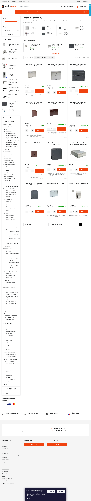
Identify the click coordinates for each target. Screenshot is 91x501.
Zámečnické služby (5, 1)
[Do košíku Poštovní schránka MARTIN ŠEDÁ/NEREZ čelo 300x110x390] (83, 169)
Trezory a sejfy (8, 323)
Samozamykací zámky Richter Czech (11, 304)
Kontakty (3, 462)
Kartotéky (6, 182)
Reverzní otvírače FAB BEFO (14, 238)
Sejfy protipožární (9, 342)
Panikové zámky (9, 299)
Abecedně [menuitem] (51, 57)
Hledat (57, 6)
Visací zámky (6, 213)
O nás (3, 464)
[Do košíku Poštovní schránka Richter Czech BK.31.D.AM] (83, 91)
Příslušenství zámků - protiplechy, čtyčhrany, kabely (12, 297)
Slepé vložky (8, 196)
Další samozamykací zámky (11, 294)
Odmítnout (51, 491)
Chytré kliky (6, 156)
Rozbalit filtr (10, 34)
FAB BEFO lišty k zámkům (14, 240)
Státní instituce (13, 1)
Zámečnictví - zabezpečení (11, 186)
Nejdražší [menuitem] (44, 57)
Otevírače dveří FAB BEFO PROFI (14, 232)
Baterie (5, 384)
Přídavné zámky (7, 246)
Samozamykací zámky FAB (11, 301)
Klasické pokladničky (10, 363)
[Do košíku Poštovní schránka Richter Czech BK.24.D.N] (39, 91)
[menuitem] (8, 12)
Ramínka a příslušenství (10, 275)
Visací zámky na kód (10, 217)
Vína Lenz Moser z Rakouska (9, 164)
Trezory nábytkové (9, 327)
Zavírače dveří (8, 273)
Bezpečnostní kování (8, 248)
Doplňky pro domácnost (9, 162)
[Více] (85, 12)
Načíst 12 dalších (57, 224)
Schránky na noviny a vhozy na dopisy (12, 138)
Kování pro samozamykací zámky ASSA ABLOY (12, 250)
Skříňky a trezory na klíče (9, 370)
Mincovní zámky (7, 313)
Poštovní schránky (9, 118)
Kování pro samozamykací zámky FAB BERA (12, 254)
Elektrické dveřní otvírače (9, 226)
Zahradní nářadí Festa (8, 160)
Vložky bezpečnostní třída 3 (11, 192)
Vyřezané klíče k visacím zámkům (12, 208)
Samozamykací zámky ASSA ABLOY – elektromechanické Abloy (13, 291)
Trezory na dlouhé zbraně (11, 354)
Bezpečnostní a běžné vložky (9, 188)
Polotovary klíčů (9, 201)
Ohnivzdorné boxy (9, 366)
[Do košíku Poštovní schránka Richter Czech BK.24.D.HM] (61, 129)
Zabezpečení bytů (22, 1)
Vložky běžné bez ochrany (11, 194)
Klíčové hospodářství (10, 377)
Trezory (5, 326)
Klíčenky (7, 210)
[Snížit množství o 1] (27, 91)
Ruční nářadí (6, 128)
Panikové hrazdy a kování (9, 319)
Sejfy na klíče (8, 373)
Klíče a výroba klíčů (8, 199)
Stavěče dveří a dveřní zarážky (10, 308)
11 (87, 224)
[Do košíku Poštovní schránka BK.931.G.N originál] (83, 211)
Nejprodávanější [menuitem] (29, 57)
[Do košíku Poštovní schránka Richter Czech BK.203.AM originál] (39, 211)
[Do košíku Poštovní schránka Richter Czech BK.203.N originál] (83, 130)
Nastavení (29, 499)
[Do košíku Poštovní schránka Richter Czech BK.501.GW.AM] (61, 169)
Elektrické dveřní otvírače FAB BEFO (11, 228)
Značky (6, 393)
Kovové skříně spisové (8, 176)
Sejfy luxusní (8, 349)
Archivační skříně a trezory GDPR (10, 359)
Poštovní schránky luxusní (11, 135)
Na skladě (11, 30)
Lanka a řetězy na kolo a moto (10, 310)
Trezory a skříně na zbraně (9, 352)
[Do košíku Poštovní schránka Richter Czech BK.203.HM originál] (39, 130)
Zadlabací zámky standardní (11, 289)
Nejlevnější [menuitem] (37, 57)
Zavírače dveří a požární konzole (10, 271)
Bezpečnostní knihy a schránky (12, 381)
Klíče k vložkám (9, 206)
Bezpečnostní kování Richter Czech (12, 257)
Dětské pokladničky (9, 365)
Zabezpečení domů (5, 453)
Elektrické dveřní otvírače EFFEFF (12, 243)
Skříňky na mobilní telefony (9, 174)
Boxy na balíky (7, 149)
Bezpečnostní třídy (5, 469)
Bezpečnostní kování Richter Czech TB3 (14, 263)
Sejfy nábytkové (9, 340)
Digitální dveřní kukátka (10, 282)
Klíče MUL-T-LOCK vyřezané (11, 205)
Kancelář (7, 170)
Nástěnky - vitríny (7, 180)
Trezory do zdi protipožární (11, 331)
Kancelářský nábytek (8, 172)
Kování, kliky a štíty (8, 151)
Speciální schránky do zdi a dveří (12, 140)
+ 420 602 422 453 (68, 6)
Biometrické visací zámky (10, 219)
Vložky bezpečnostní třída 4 (11, 190)
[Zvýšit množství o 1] (32, 91)
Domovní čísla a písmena (9, 155)
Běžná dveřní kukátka (10, 284)
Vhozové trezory (9, 333)
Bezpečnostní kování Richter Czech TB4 (14, 259)
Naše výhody (4, 466)
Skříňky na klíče (9, 375)
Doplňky (5, 129)
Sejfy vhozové (8, 345)
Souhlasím (60, 491)
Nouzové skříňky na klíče (10, 379)
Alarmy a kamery (7, 158)
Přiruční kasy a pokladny (9, 361)
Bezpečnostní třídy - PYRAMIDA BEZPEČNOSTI (11, 451)
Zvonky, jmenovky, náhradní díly (12, 146)
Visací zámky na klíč (10, 215)
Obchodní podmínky (5, 459)
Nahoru (28, 224)
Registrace (86, 1)
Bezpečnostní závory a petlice (10, 224)
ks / (34, 444)
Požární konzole (9, 277)
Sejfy (5, 338)
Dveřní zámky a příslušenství (9, 287)
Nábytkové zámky (7, 311)
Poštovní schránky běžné (10, 133)
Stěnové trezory (9, 329)
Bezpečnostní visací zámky (11, 221)
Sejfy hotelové (8, 347)
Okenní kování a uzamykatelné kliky (11, 153)
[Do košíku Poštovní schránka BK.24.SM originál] (61, 211)
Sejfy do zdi (8, 344)
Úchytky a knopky (7, 124)
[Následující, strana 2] (84, 224)
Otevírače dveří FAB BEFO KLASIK (14, 235)
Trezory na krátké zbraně (11, 356)
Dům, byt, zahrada (9, 121)
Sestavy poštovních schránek (11, 144)
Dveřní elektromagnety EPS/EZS (10, 315)
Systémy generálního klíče (9, 317)
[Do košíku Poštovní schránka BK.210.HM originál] (39, 171)
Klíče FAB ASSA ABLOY (10, 203)
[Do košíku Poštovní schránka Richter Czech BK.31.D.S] (61, 92)
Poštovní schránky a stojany (11, 142)
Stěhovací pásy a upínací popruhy (10, 126)
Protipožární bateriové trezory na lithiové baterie (11, 389)
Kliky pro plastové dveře (9, 166)
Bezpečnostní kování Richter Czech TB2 (14, 266)
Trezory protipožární (10, 335)
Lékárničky (8, 371)
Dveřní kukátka (7, 280)
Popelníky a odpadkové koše (9, 178)
